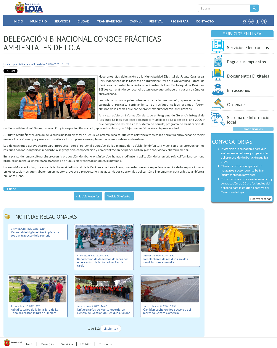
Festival (156, 21)
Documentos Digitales (248, 75)
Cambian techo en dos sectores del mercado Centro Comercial (167, 311)
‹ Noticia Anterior (87, 196)
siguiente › (111, 328)
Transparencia (109, 21)
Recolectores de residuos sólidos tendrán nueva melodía (165, 260)
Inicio (18, 21)
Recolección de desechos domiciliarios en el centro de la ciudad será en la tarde (103, 262)
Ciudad (83, 21)
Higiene (11, 189)
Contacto (205, 21)
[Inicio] (29, 7)
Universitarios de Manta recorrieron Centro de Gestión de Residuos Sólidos (103, 311)
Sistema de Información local (249, 120)
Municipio (38, 21)
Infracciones (238, 90)
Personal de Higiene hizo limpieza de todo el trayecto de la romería (35, 233)
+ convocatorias (260, 198)
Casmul (136, 21)
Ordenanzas (238, 104)
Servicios (62, 21)
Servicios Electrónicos (248, 47)
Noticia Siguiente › (119, 196)
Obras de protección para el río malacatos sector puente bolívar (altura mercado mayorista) (242, 170)
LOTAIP (86, 344)
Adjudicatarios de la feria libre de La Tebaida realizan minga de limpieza (34, 311)
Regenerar (179, 21)
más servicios (253, 129)
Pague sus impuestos (246, 61)
